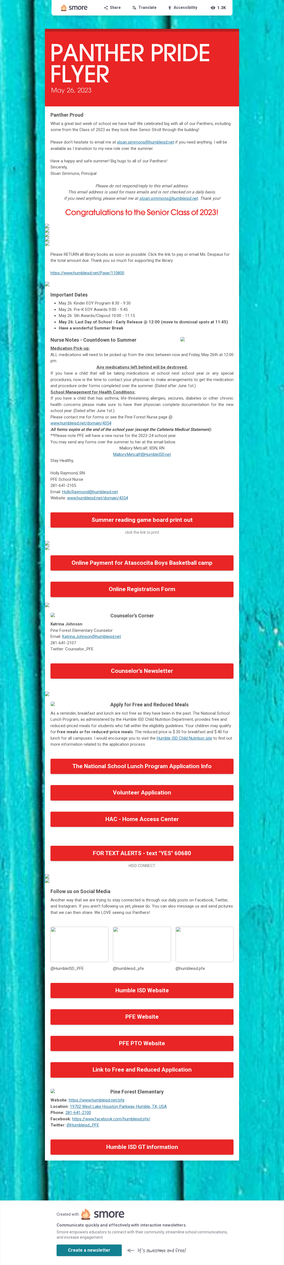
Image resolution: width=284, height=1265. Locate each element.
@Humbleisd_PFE (83, 1125)
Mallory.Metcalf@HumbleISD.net (142, 454)
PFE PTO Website (142, 1043)
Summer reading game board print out (142, 520)
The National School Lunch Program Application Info (142, 766)
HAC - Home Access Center (142, 819)
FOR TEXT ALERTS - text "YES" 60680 (142, 853)
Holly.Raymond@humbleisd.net (90, 491)
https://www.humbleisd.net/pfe (97, 1100)
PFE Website (142, 1016)
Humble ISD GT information (142, 1147)
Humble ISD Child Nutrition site (184, 738)
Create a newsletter (89, 1250)
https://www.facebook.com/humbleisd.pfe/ (111, 1118)
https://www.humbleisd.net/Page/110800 (87, 272)
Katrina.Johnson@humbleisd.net (91, 636)
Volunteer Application (142, 792)
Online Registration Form (142, 589)
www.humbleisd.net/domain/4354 (97, 497)
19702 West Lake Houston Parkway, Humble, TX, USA (118, 1106)
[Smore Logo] (74, 7)
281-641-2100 (78, 1112)
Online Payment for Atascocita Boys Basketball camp (142, 562)
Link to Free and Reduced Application (142, 1069)
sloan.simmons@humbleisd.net (145, 142)
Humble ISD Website (142, 990)
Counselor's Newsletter (142, 671)
